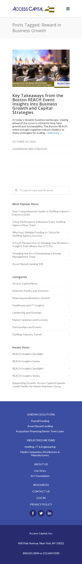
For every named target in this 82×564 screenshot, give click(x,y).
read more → (54, 132)
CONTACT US (41, 491)
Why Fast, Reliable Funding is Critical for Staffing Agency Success (36, 234)
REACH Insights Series (26, 361)
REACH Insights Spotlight (27, 354)
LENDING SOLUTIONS (41, 414)
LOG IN (41, 497)
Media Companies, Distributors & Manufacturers (40, 453)
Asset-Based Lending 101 (27, 264)
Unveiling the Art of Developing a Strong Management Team (36, 255)
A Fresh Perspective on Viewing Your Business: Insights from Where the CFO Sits (40, 244)
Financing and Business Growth (31, 298)
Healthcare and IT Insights (28, 305)
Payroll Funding (40, 421)
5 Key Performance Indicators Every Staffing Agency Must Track (38, 223)
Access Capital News (25, 283)
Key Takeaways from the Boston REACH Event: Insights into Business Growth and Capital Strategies (37, 103)
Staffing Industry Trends (27, 334)
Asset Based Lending (40, 426)
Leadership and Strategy (29, 148)
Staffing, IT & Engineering (40, 446)
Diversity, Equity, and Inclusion (30, 290)
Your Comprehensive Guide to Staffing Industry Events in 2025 (40, 213)
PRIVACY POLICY (41, 504)
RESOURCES (41, 484)
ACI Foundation (40, 475)
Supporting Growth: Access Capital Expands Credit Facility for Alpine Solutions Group (38, 384)
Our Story (40, 470)
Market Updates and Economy (30, 319)
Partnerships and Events (27, 327)
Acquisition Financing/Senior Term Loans (40, 431)
